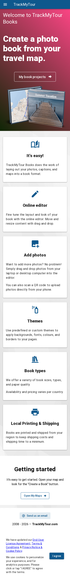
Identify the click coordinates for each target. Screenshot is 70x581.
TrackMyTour (24, 4)
